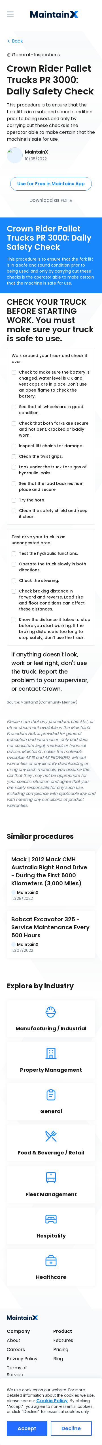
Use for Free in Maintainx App (51, 183)
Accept (27, 1428)
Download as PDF (49, 200)
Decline (71, 1428)
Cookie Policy (52, 1400)
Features (63, 1340)
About (13, 1340)
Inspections (47, 54)
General (21, 54)
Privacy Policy (22, 1358)
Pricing (60, 1349)
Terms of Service (17, 1371)
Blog (58, 1358)
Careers (16, 1349)
